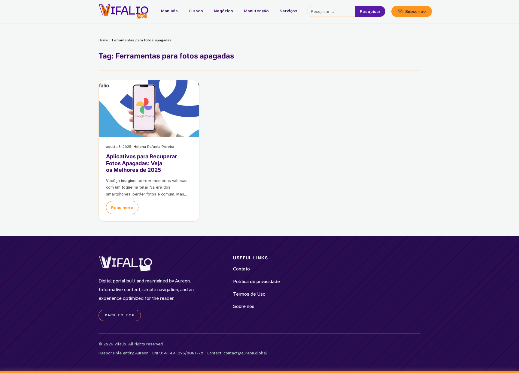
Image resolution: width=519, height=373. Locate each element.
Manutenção (256, 10)
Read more (122, 207)
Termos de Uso (249, 294)
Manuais (169, 10)
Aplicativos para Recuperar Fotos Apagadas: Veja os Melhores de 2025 (141, 163)
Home (103, 40)
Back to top (120, 315)
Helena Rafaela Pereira (154, 146)
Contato (241, 269)
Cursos (196, 10)
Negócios (223, 10)
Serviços (288, 10)
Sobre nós (243, 306)
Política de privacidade (256, 281)
